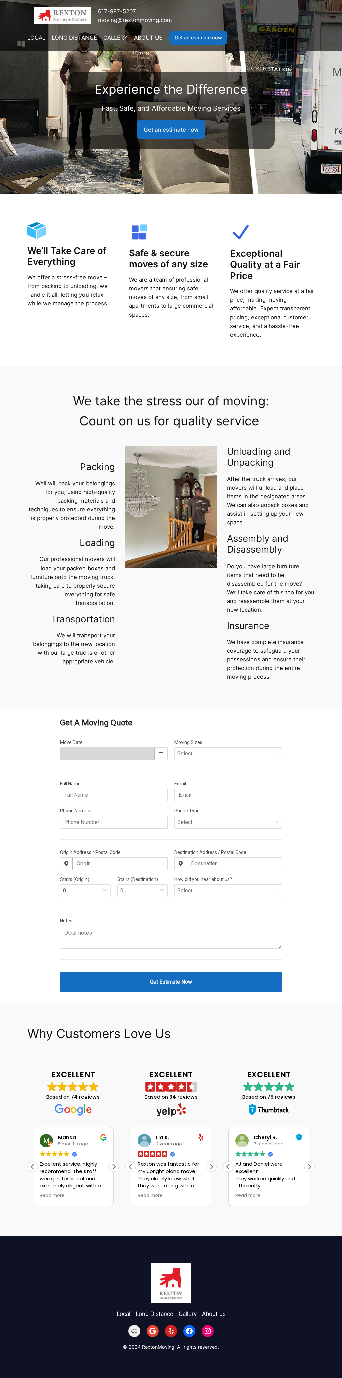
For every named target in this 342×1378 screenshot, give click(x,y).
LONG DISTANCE (74, 37)
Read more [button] (52, 1196)
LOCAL (36, 37)
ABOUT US (148, 37)
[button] (114, 1167)
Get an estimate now (198, 37)
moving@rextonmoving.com (135, 20)
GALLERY (115, 37)
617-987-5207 (117, 11)
